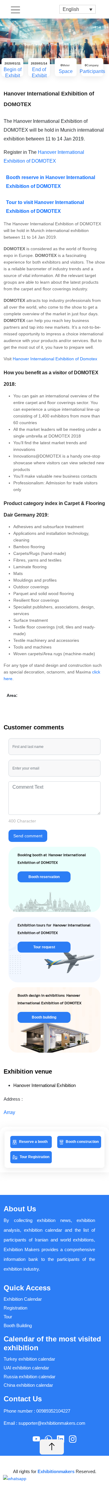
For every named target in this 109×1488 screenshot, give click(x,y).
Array (9, 1112)
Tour (8, 1316)
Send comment (27, 835)
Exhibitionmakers (57, 1471)
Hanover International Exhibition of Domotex (55, 358)
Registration (15, 1307)
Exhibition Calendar (23, 1299)
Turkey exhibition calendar (29, 1359)
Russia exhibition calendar (29, 1376)
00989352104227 (53, 1411)
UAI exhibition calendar (26, 1367)
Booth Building (18, 1325)
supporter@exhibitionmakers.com (51, 1423)
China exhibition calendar (28, 1385)
